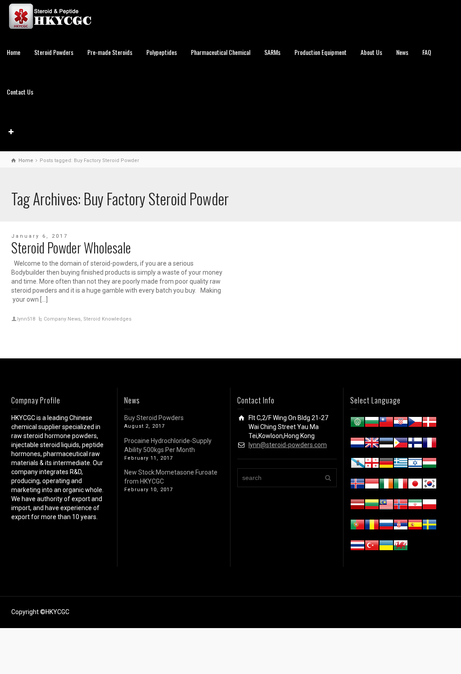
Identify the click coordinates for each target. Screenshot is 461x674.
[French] (429, 444)
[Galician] (357, 465)
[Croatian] (400, 424)
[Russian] (386, 526)
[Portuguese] (357, 526)
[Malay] (386, 506)
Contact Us (20, 91)
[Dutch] (357, 444)
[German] (386, 465)
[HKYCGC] (54, 15)
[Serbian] (400, 526)
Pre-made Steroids (109, 52)
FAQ (426, 52)
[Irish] (386, 485)
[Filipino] (400, 444)
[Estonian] (386, 444)
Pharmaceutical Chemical (220, 52)
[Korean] (429, 485)
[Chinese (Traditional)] (386, 424)
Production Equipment (320, 52)
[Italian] (400, 485)
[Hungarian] (429, 465)
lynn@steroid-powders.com (288, 444)
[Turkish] (372, 547)
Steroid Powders (53, 52)
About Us (371, 52)
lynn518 (26, 319)
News (402, 52)
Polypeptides (161, 52)
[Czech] (415, 424)
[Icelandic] (357, 485)
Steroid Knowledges (107, 319)
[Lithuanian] (372, 506)
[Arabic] (357, 424)
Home (13, 52)
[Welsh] (400, 547)
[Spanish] (415, 526)
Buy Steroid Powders (154, 417)
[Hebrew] (415, 465)
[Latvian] (357, 506)
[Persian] (415, 506)
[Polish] (429, 506)
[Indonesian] (372, 485)
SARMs (272, 52)
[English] (372, 444)
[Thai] (357, 547)
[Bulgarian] (372, 424)
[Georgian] (372, 465)
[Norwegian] (400, 506)
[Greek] (400, 465)
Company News (62, 319)
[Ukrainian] (386, 547)
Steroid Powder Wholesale (71, 247)
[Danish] (429, 424)
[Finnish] (415, 444)
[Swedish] (429, 526)
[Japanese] (415, 485)
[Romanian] (372, 526)
